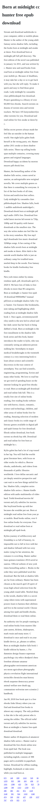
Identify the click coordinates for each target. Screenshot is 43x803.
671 (33, 788)
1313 (19, 788)
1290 (5, 788)
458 (31, 781)
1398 (13, 784)
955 (18, 800)
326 (11, 797)
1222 (25, 778)
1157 (37, 797)
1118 (31, 791)
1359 (26, 788)
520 (31, 778)
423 (19, 784)
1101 (5, 784)
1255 (5, 781)
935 (12, 781)
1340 (33, 794)
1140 (5, 794)
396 (5, 791)
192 (18, 797)
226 (30, 797)
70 (38, 784)
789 (12, 788)
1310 (25, 794)
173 (24, 800)
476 (11, 800)
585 (11, 791)
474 (5, 797)
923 (32, 784)
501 (12, 794)
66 (37, 778)
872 (24, 791)
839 (18, 778)
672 (5, 778)
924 (18, 794)
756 (26, 784)
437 (24, 797)
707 (5, 800)
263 (25, 781)
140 (11, 778)
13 (37, 781)
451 (18, 791)
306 (19, 781)
